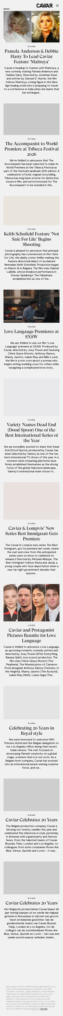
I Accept (43, 1009)
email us (34, 1009)
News (7, 9)
